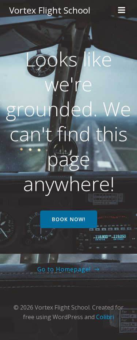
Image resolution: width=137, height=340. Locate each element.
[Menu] (121, 10)
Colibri (105, 317)
